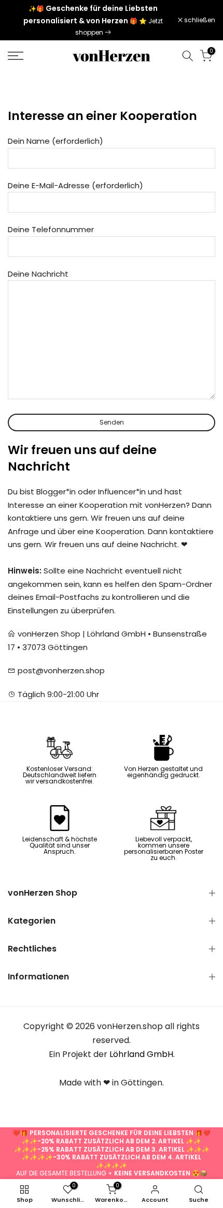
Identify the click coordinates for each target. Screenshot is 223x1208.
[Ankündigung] (93, 20)
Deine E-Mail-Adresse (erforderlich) (75, 185)
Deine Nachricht (38, 273)
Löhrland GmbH (141, 1054)
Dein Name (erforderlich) (55, 140)
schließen (199, 20)
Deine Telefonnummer (51, 229)
